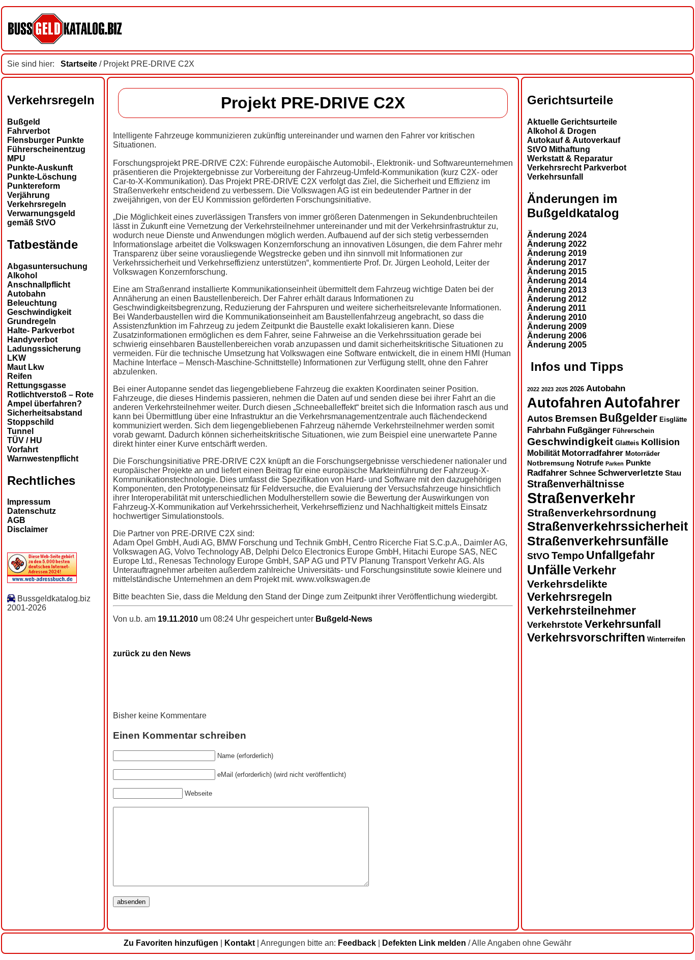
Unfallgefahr (620, 555)
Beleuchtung (32, 303)
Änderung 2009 (557, 326)
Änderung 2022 (557, 244)
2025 (562, 389)
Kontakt (239, 943)
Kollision (660, 442)
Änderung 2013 (557, 289)
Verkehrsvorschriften (586, 637)
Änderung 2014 (557, 280)
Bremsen (576, 418)
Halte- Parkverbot (40, 330)
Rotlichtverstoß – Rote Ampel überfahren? (50, 399)
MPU (16, 158)
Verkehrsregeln (36, 204)
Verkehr (594, 570)
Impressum (28, 502)
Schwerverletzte (630, 473)
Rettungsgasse (36, 385)
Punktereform (33, 186)
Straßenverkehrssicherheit (607, 526)
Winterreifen (666, 639)
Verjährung (28, 195)
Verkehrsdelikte (567, 584)
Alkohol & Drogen (561, 131)
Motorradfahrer (592, 453)
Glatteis (627, 443)
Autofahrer (642, 402)
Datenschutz (31, 511)
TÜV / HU (24, 440)
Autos (540, 418)
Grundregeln (31, 321)
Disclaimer (27, 529)
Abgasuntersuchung (47, 266)
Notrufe (589, 463)
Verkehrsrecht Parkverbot (576, 167)
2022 (533, 389)
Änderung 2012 (557, 299)
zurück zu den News (152, 653)
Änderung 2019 (557, 253)
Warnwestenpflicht (42, 458)
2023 (547, 389)
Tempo (568, 555)
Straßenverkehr (581, 498)
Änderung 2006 (557, 335)
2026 (577, 389)
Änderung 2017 (557, 262)
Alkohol (22, 275)
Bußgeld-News (343, 619)
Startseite (79, 64)
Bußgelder (628, 417)
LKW (16, 358)
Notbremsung (550, 463)
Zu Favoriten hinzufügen (171, 943)
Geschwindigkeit (39, 312)
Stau (673, 473)
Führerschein (633, 430)
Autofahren (564, 403)
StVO (538, 555)
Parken (614, 463)
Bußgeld (23, 122)
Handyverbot (32, 339)
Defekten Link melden (424, 943)
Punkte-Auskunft (40, 167)
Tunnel (20, 431)
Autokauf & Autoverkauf (573, 140)
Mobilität (543, 452)
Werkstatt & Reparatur (570, 158)
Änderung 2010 (557, 317)
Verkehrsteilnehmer (581, 610)
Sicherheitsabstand (44, 413)
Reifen (19, 376)
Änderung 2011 (556, 308)
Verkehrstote (555, 625)
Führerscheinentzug (46, 149)
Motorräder (642, 453)
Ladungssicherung (44, 348)
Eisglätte (673, 419)
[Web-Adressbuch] (42, 580)
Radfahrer (547, 473)
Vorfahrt (22, 449)
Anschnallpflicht (38, 284)
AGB (16, 520)
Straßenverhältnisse (575, 483)
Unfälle (549, 569)
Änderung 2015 (557, 271)
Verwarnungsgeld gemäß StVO (41, 218)
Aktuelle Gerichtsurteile (572, 122)
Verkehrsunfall (555, 176)
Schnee (582, 473)
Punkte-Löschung (42, 176)
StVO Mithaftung (558, 149)
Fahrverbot (28, 131)
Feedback (357, 943)
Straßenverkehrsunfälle (598, 541)
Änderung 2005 (557, 344)
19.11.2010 (179, 619)
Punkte (638, 463)
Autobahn (26, 293)
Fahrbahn (546, 430)
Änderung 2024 (557, 234)
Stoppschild (30, 422)
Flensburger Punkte (45, 140)
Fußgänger (589, 430)
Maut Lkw (25, 367)
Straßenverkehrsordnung (591, 512)
